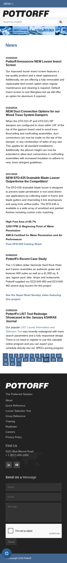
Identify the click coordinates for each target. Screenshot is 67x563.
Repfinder (11, 426)
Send (11, 541)
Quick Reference (15, 405)
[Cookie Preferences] (7, 553)
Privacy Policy (14, 437)
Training (10, 421)
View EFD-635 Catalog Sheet (24, 243)
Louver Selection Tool (18, 410)
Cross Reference (15, 416)
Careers (10, 431)
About (9, 400)
